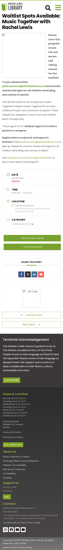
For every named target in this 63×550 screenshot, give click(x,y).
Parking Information (12, 432)
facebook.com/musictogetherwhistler (29, 157)
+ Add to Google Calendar (32, 238)
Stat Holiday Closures (13, 437)
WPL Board (8, 469)
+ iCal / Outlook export (32, 247)
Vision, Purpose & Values (16, 456)
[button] (58, 7)
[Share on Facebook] (21, 274)
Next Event (29, 324)
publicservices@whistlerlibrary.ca (23, 86)
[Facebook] (11, 529)
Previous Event (34, 315)
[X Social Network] (28, 274)
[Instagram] (5, 529)
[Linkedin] (34, 274)
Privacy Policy (25, 547)
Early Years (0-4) (22, 223)
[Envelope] (23, 529)
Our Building (9, 473)
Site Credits (20, 543)
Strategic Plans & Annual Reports (21, 460)
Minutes (21, 469)
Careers (7, 477)
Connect (7, 522)
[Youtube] (17, 529)
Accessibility (20, 465)
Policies (7, 465)
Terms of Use (9, 547)
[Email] (41, 274)
